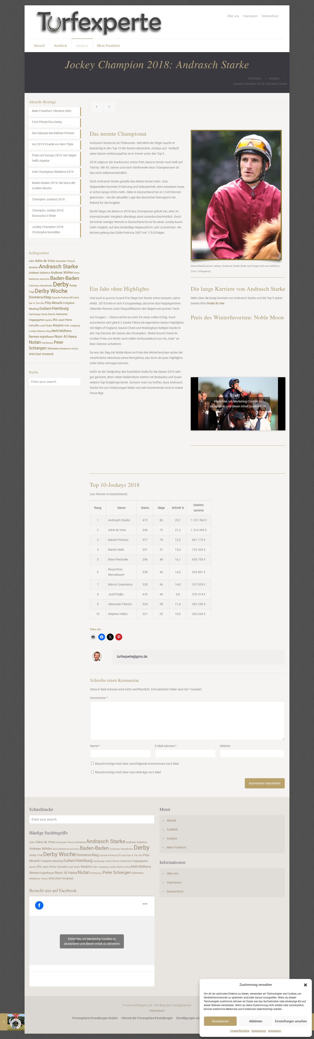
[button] (305, 985)
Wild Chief (35, 354)
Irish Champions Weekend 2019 (53, 171)
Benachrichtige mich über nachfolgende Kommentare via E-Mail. (137, 763)
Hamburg (60, 308)
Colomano (34, 285)
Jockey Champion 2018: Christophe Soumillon (48, 229)
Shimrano (53, 348)
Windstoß (48, 354)
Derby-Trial (36, 855)
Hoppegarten (36, 319)
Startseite (254, 78)
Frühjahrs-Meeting (52, 861)
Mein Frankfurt (176, 847)
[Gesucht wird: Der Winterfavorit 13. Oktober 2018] (12, 1021)
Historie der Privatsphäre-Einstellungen (147, 1018)
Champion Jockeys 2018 (48, 199)
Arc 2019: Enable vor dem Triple (52, 144)
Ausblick (172, 829)
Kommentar (99, 698)
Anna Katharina (61, 849)
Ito (55, 319)
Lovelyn (33, 331)
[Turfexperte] (100, 22)
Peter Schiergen (117, 872)
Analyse (274, 78)
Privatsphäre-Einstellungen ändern (95, 1018)
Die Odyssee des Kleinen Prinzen (53, 133)
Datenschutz (258, 1030)
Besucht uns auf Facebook (53, 890)
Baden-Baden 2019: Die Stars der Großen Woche (53, 185)
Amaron (33, 267)
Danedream (46, 285)
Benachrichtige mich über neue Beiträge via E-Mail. (128, 772)
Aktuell (171, 820)
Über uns (233, 16)
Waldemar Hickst (69, 348)
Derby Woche (51, 291)
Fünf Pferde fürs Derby (47, 122)
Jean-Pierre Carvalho (54, 866)
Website (225, 746)
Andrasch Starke (58, 266)
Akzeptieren (220, 1021)
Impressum (274, 1030)
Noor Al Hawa (65, 336)
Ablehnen (255, 1021)
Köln (67, 325)
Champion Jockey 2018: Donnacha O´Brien (48, 213)
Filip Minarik (53, 303)
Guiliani (45, 308)
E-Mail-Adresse (165, 746)
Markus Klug (44, 331)
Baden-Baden (64, 278)
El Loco (74, 297)
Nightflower (47, 336)
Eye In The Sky (36, 303)
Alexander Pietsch (65, 261)
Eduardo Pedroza (60, 297)
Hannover (61, 314)
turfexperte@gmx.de (132, 657)
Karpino (58, 325)
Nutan (35, 342)
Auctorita (45, 279)
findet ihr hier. (216, 303)
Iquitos (48, 320)
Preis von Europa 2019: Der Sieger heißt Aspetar (54, 158)
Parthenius (47, 343)
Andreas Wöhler (62, 272)
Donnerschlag (40, 297)
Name (95, 746)
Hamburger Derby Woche (42, 314)
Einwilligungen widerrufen (193, 1018)
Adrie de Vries (45, 261)
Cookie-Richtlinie (239, 1030)
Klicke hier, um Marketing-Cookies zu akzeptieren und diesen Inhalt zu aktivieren (238, 404)
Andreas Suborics (39, 272)
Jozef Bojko (46, 325)
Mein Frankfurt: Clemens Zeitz (51, 111)
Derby (61, 284)
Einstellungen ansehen (291, 1021)
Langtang (75, 325)
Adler (31, 261)
